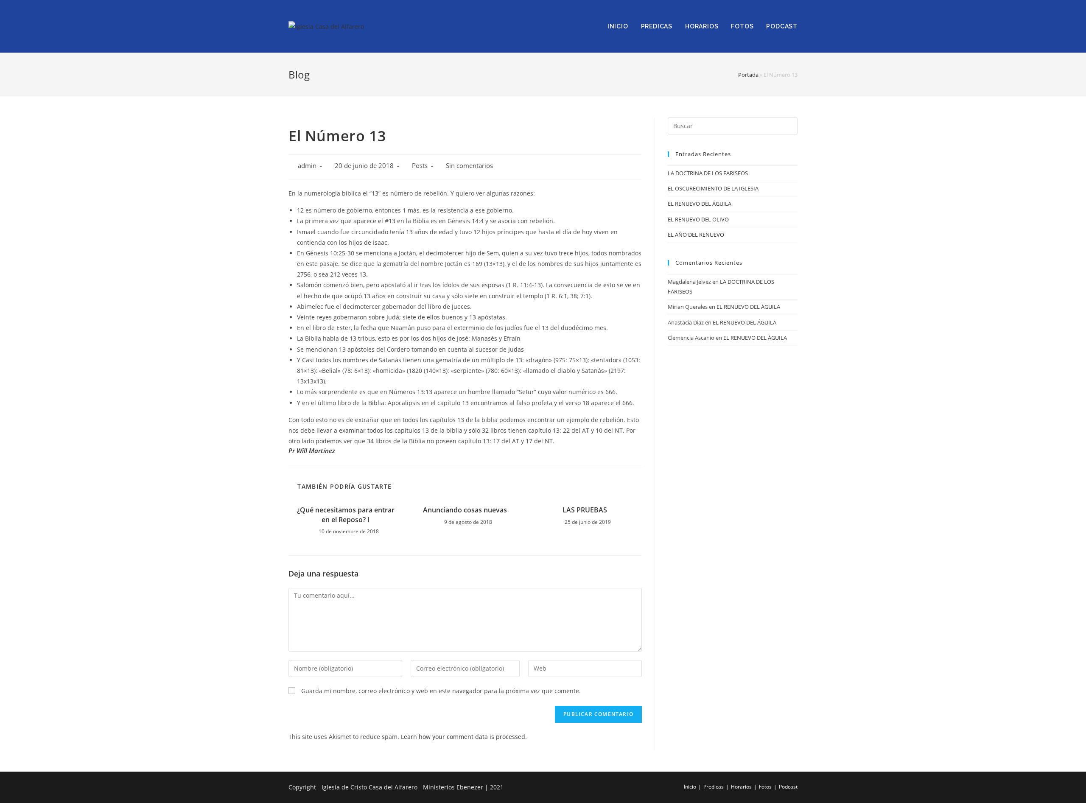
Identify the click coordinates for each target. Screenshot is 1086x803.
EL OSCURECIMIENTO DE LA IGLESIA (713, 188)
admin (307, 166)
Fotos (765, 786)
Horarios (741, 786)
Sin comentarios (469, 166)
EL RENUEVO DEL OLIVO (698, 219)
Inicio (690, 786)
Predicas (713, 786)
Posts (420, 166)
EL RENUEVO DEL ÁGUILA (699, 203)
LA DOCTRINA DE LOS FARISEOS (708, 173)
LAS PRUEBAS (585, 510)
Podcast (788, 786)
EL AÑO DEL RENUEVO (696, 234)
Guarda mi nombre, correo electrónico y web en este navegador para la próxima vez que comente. (441, 691)
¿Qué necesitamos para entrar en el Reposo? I (346, 514)
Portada (748, 74)
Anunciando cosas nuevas (465, 510)
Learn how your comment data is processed (463, 737)
